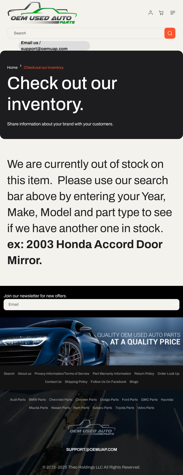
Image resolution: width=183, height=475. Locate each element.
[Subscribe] (174, 304)
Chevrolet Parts (60, 399)
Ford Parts (130, 399)
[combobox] (91, 33)
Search (9, 373)
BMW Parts (37, 399)
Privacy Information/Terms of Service (62, 373)
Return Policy (144, 373)
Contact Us (53, 382)
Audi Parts (17, 399)
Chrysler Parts (86, 399)
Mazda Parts (38, 408)
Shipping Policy (76, 382)
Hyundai (167, 399)
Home (12, 67)
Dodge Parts (109, 399)
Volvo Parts (145, 408)
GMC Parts (149, 399)
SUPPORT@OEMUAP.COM (91, 449)
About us (24, 373)
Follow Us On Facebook (108, 382)
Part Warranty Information (112, 373)
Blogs (134, 382)
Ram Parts (81, 408)
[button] (171, 12)
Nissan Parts (60, 408)
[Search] (169, 33)
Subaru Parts (102, 408)
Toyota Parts (124, 408)
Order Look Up (168, 373)
